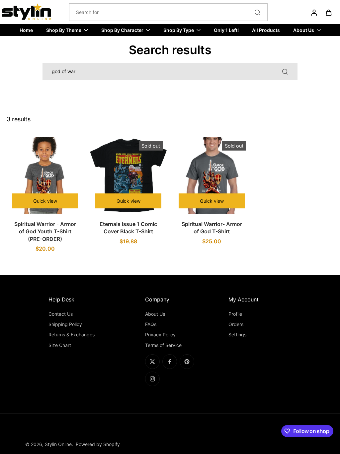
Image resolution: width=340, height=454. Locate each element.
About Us (155, 314)
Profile (235, 314)
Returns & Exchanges (71, 334)
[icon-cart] (328, 12)
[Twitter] (152, 361)
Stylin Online (58, 444)
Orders (235, 324)
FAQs (150, 324)
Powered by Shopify (98, 444)
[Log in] (313, 12)
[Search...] (257, 12)
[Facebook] (169, 361)
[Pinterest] (187, 361)
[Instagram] (152, 379)
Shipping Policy (65, 324)
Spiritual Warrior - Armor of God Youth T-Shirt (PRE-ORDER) (45, 231)
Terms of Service (163, 345)
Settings (237, 334)
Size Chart (59, 345)
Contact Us (60, 314)
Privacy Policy (160, 334)
